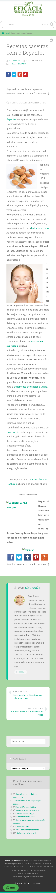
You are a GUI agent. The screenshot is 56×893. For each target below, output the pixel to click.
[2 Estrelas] (9, 93)
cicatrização (12, 432)
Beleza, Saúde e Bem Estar (14, 860)
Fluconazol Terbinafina (25, 816)
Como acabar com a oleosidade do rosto (26, 711)
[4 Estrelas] (12, 93)
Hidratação (22, 64)
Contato (38, 883)
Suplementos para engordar (28, 810)
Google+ (22, 672)
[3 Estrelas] (11, 93)
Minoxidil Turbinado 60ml (26, 807)
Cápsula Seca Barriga (25, 813)
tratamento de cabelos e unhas (30, 386)
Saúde (29, 883)
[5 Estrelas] (14, 93)
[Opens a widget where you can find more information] (11, 888)
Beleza (12, 64)
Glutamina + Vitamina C (26, 833)
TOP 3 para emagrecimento (27, 829)
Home (7, 33)
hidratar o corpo (40, 228)
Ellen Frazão (32, 587)
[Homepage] (28, 8)
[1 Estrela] (7, 93)
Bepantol (11, 119)
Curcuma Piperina (23, 826)
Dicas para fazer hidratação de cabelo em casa (28, 695)
